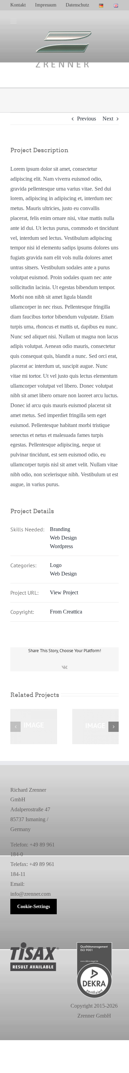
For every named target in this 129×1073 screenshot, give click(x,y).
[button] (15, 727)
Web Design (63, 538)
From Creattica (66, 612)
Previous (86, 118)
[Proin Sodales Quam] (95, 712)
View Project (64, 592)
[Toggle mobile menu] (14, 21)
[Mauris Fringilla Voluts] (33, 712)
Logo (56, 565)
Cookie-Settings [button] (33, 906)
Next (108, 118)
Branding (60, 529)
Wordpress (61, 546)
